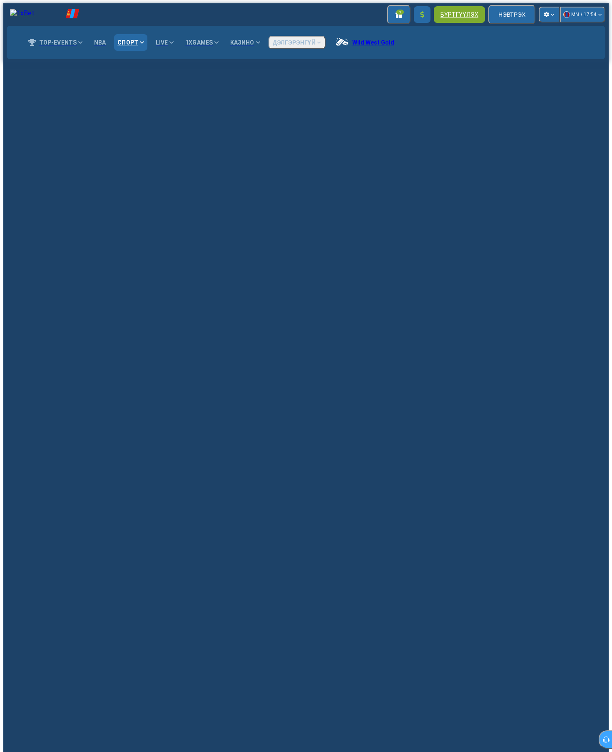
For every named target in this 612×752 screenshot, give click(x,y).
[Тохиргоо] (549, 14)
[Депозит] (422, 14)
